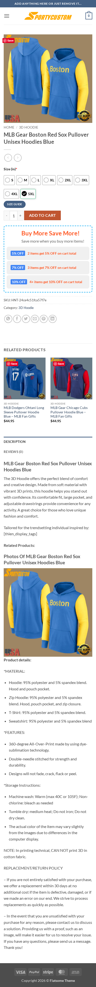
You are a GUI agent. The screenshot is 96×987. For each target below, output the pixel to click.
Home (9, 127)
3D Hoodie (28, 127)
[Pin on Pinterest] (44, 319)
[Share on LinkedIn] (52, 319)
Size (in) (10, 169)
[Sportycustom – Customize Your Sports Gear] (48, 16)
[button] (7, 16)
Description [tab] (15, 442)
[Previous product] (17, 157)
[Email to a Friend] (35, 319)
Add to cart (42, 215)
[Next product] (8, 157)
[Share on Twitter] (26, 319)
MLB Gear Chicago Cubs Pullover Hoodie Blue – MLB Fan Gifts (69, 412)
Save (10, 40)
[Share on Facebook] (17, 319)
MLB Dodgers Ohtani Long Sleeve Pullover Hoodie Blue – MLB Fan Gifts (24, 412)
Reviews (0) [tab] (13, 452)
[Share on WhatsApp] (8, 319)
